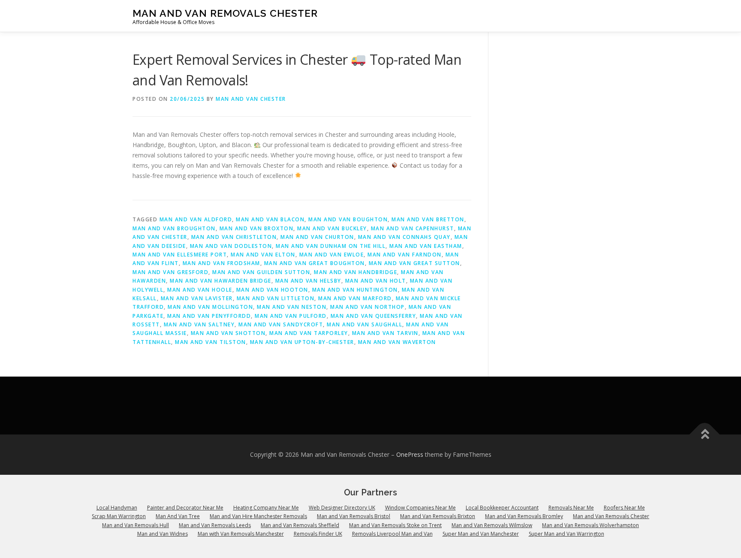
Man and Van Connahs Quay (404, 237)
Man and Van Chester (251, 99)
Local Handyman (116, 507)
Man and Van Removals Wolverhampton (590, 525)
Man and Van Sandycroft (280, 324)
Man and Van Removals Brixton (437, 516)
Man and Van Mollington (210, 307)
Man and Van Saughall (364, 324)
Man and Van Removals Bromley (524, 516)
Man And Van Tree (178, 516)
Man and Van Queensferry (373, 316)
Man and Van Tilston (210, 342)
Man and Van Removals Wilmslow (492, 525)
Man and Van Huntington (355, 289)
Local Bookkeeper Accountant (502, 507)
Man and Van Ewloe (331, 254)
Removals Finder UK (318, 533)
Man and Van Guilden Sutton (261, 272)
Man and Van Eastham (425, 246)
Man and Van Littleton (276, 298)
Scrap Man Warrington (119, 516)
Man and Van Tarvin (385, 333)
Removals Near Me (571, 507)
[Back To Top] (705, 434)
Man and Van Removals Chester (225, 13)
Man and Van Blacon (270, 219)
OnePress (409, 454)
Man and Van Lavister (197, 298)
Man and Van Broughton (174, 228)
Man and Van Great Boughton (314, 263)
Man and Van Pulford (291, 316)
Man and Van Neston (291, 307)
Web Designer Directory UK (342, 507)
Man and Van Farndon (404, 254)
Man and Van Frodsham (221, 263)
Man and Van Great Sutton (414, 263)
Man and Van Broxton (257, 228)
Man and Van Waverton (397, 342)
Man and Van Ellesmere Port (180, 254)
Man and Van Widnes (162, 533)
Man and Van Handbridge (355, 272)
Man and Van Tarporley (308, 333)
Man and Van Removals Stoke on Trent (395, 525)
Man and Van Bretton (428, 219)
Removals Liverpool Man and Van (392, 533)
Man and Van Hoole (199, 289)
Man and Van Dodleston (231, 246)
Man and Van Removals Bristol (353, 516)
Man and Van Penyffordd (209, 316)
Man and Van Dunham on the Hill (331, 246)
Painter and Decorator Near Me (185, 507)
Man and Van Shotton (228, 333)
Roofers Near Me (624, 507)
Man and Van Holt (375, 280)
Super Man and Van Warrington (566, 533)
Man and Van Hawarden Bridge (220, 280)
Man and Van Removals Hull (135, 525)
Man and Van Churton (317, 237)
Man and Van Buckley (332, 228)
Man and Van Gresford (170, 272)
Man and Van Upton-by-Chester (302, 342)
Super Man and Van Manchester (481, 533)
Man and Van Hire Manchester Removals (258, 516)
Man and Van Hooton (272, 289)
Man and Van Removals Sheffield (300, 525)
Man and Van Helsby (308, 280)
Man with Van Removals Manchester (241, 533)
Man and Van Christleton (234, 237)
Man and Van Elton (263, 254)
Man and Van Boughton (348, 219)
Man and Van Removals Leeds (215, 525)
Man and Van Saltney (199, 324)
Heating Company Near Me (266, 507)
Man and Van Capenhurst (412, 228)
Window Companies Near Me (420, 507)
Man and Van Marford (355, 298)
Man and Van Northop (367, 307)
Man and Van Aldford (196, 219)
